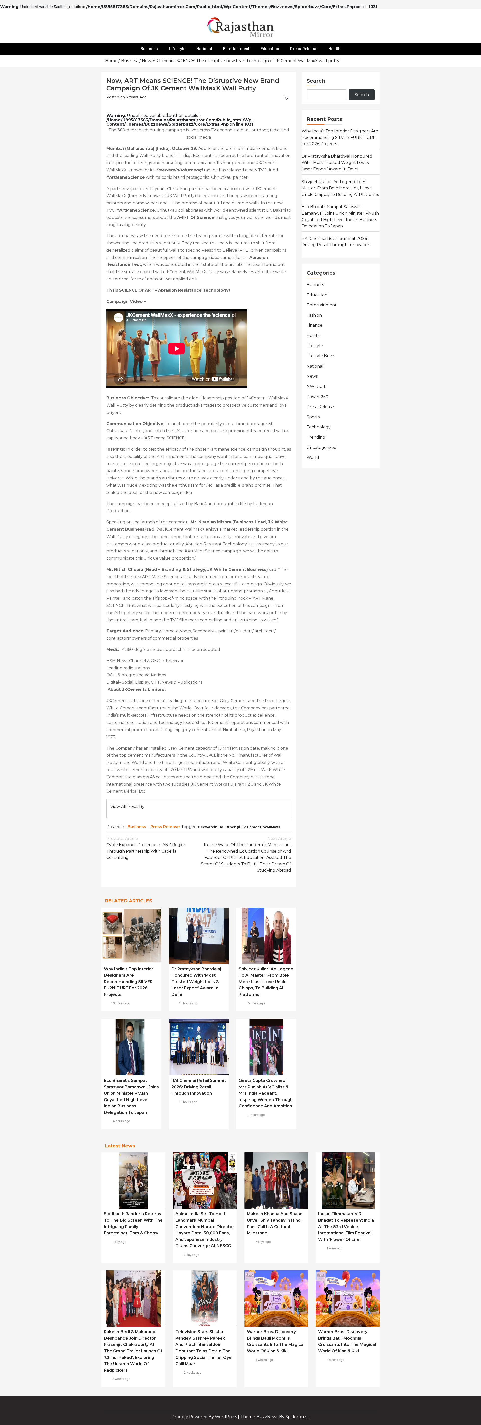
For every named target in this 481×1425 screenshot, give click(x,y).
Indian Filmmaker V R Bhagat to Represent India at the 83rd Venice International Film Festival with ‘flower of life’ (346, 1226)
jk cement (251, 827)
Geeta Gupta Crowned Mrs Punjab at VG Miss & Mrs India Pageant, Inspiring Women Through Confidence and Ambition (266, 1093)
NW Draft (316, 386)
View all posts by (127, 806)
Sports (313, 417)
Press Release (303, 48)
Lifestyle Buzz (320, 355)
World (313, 457)
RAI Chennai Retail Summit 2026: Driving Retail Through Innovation (198, 1087)
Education (270, 48)
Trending (316, 437)
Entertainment (236, 48)
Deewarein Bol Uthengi (219, 827)
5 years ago (136, 97)
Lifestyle (177, 48)
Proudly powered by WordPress (205, 1416)
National (204, 48)
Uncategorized (322, 447)
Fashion (314, 315)
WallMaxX (271, 827)
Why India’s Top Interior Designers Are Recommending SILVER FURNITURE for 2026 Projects (128, 982)
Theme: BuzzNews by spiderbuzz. (274, 1416)
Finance (314, 325)
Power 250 (317, 396)
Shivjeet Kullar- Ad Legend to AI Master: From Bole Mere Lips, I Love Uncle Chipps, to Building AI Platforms (266, 982)
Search (316, 81)
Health (334, 48)
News (312, 376)
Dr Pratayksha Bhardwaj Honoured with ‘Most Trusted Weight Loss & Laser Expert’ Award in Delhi (196, 982)
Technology (319, 427)
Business (149, 48)
